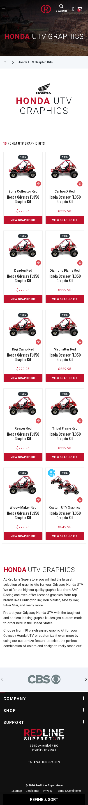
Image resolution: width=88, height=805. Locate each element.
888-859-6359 (51, 762)
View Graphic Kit (23, 220)
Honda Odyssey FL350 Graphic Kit (23, 199)
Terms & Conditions (68, 790)
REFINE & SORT (44, 799)
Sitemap (17, 790)
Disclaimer (32, 790)
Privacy (47, 790)
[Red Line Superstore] (45, 8)
